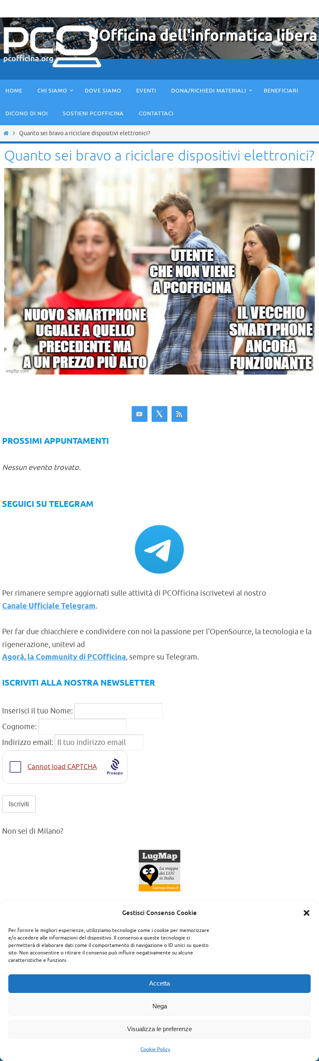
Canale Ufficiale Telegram (49, 606)
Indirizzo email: (28, 742)
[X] (159, 414)
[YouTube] (139, 414)
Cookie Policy (155, 1049)
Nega (159, 1006)
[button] (306, 913)
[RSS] (179, 414)
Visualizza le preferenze (159, 1028)
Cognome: (19, 726)
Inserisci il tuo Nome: (37, 710)
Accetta (159, 983)
